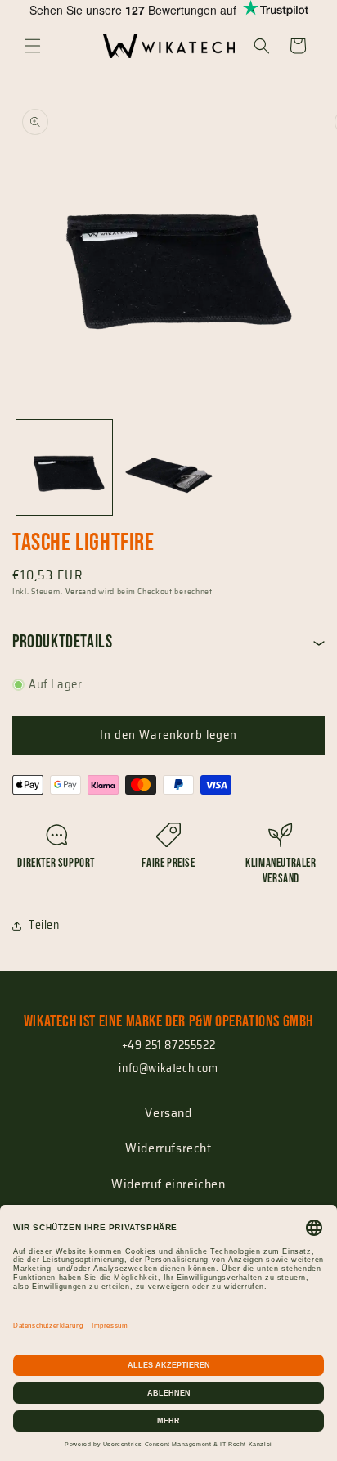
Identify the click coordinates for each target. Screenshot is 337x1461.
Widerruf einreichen (168, 1184)
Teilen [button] (44, 925)
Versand (81, 591)
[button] (33, 46)
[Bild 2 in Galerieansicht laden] (168, 468)
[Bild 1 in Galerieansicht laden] (64, 468)
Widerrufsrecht (168, 1148)
